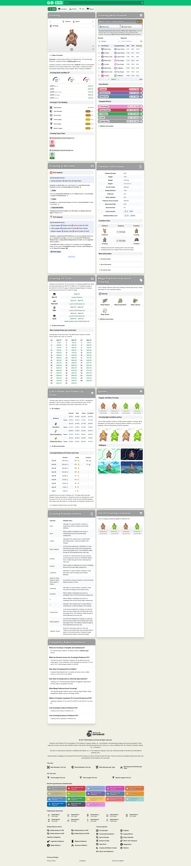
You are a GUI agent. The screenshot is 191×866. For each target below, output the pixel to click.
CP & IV (74, 9)
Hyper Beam (128, 27)
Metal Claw (105, 27)
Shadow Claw (108, 56)
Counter (106, 53)
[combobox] (102, 3)
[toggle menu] (142, 3)
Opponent (124, 38)
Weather (100, 38)
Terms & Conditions (118, 860)
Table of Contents (57, 55)
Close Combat (78, 225)
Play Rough (120, 60)
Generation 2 (127, 183)
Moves (91, 9)
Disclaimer (82, 860)
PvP (83, 9)
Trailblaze (120, 68)
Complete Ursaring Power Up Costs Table (64, 505)
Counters (64, 9)
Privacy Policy (51, 860)
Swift (86, 225)
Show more (71, 256)
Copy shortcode (103, 413)
